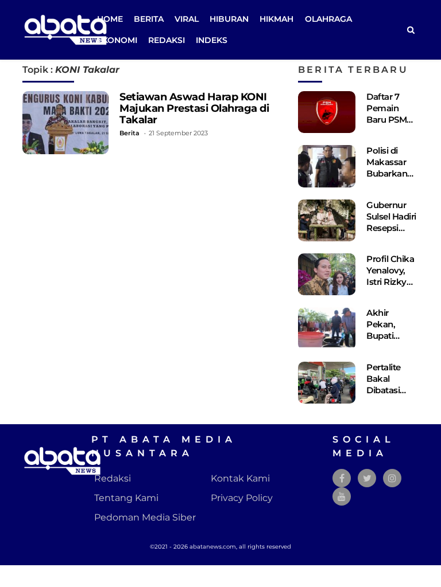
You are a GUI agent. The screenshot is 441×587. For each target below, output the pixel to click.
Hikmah (276, 19)
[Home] (410, 30)
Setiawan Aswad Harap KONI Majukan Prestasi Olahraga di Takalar (194, 108)
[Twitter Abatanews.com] (367, 478)
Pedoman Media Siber (145, 517)
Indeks (211, 40)
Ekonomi (117, 40)
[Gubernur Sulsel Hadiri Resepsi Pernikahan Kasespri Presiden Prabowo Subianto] (326, 220)
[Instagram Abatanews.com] (392, 478)
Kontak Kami (240, 478)
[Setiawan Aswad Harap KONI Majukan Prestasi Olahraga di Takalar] (65, 122)
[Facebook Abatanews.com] (342, 478)
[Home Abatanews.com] (65, 29)
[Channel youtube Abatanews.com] (342, 496)
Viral (187, 19)
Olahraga (328, 19)
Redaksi (166, 40)
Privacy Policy (242, 497)
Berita (149, 19)
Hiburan (229, 19)
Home (110, 19)
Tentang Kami (126, 497)
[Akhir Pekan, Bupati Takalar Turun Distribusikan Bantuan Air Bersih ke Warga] (326, 328)
